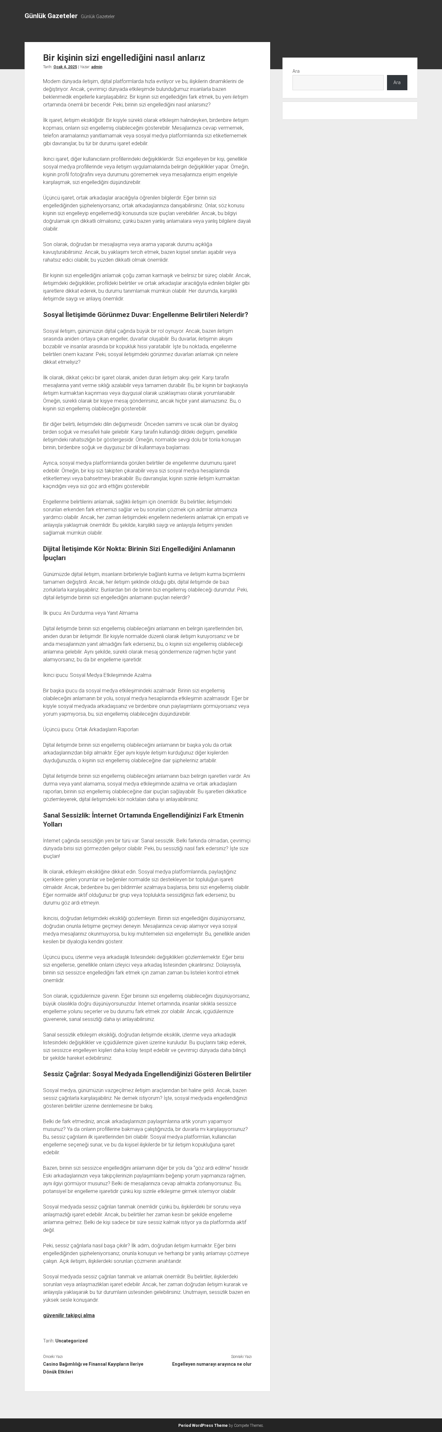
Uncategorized (71, 1340)
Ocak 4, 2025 (65, 67)
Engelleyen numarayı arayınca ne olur (212, 1364)
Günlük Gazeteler (51, 16)
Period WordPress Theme (203, 1425)
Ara (296, 71)
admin (96, 67)
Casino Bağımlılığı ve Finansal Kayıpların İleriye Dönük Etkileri (93, 1367)
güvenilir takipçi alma (69, 1315)
